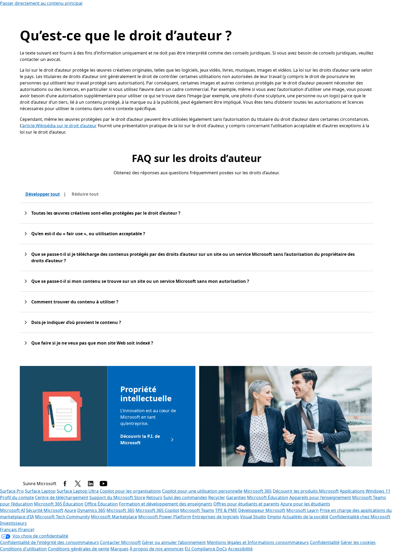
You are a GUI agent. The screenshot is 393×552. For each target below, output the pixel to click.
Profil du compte (17, 497)
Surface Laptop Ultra (78, 491)
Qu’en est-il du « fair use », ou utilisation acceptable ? (88, 234)
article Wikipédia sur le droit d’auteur (59, 126)
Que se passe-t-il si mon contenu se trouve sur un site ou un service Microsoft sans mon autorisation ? (140, 281)
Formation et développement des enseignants (165, 504)
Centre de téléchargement (61, 497)
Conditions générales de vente (78, 549)
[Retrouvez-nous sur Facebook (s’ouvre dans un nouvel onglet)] (65, 483)
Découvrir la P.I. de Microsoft (140, 439)
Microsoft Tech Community (62, 517)
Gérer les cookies (358, 542)
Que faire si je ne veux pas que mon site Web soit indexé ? (92, 343)
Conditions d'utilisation (23, 549)
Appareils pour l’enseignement (320, 497)
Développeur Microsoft (261, 510)
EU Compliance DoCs (206, 549)
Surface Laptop (40, 491)
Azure (70, 510)
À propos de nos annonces (157, 549)
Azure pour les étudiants (305, 504)
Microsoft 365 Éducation (58, 504)
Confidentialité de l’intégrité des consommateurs (49, 542)
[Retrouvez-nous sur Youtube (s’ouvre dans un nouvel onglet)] (103, 483)
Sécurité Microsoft (44, 510)
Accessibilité (240, 549)
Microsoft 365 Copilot (157, 510)
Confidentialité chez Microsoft (359, 517)
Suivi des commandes (185, 497)
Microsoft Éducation (267, 497)
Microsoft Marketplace (114, 517)
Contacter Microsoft (120, 542)
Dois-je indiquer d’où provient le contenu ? (76, 322)
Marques (119, 549)
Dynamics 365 (91, 510)
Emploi (274, 517)
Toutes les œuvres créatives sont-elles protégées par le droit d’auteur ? (105, 213)
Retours (154, 497)
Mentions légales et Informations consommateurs (258, 542)
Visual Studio (253, 517)
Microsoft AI (12, 510)
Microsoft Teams (197, 510)
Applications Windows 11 (365, 491)
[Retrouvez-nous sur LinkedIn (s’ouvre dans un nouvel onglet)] (90, 483)
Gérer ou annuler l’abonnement (174, 542)
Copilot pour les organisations (130, 491)
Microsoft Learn (302, 510)
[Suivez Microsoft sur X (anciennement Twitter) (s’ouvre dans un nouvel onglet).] (78, 483)
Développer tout (42, 194)
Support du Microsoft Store (117, 497)
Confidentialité (325, 542)
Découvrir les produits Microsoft (306, 491)
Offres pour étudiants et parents (246, 504)
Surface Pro (12, 491)
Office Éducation (101, 504)
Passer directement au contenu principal (41, 3)
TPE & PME (226, 510)
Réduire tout (85, 194)
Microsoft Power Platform (164, 517)
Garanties (236, 497)
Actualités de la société (305, 517)
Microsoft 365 (258, 491)
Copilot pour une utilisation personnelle (202, 491)
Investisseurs (13, 523)
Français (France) (17, 529)
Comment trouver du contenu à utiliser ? (74, 302)
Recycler (216, 497)
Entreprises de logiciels (215, 517)
